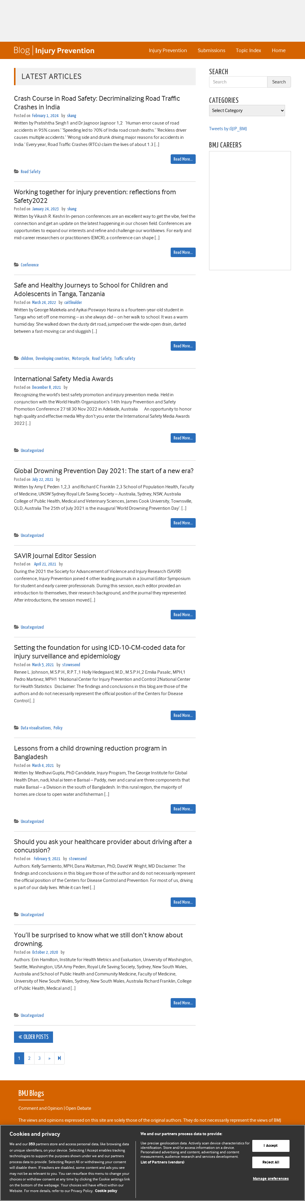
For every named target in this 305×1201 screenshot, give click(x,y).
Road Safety (31, 172)
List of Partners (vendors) (162, 1162)
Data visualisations (36, 728)
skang (71, 116)
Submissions (211, 50)
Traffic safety (124, 358)
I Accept (271, 1145)
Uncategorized (32, 450)
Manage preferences (271, 1179)
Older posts (36, 1037)
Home (279, 50)
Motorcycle (80, 358)
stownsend (71, 665)
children (27, 358)
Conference (30, 265)
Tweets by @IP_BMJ (228, 128)
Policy (58, 728)
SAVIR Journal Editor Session (55, 555)
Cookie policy (106, 1191)
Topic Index (248, 50)
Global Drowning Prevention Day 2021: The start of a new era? (103, 471)
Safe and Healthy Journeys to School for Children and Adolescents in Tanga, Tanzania (91, 289)
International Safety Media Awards (63, 379)
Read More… (183, 159)
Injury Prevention (168, 50)
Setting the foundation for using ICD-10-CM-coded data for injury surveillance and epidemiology (99, 651)
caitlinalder (73, 302)
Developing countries (52, 358)
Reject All (270, 1162)
